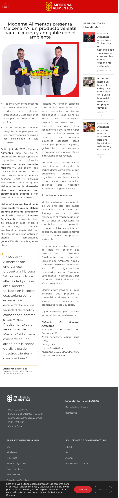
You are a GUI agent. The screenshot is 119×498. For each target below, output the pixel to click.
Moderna (12, 452)
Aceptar (83, 489)
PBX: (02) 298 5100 (18, 409)
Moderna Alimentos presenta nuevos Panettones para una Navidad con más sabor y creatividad (104, 136)
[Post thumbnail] (89, 52)
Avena (69, 457)
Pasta (68, 446)
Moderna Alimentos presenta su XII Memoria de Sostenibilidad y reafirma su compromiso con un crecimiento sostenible (105, 49)
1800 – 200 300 (16, 422)
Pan (67, 452)
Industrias (71, 412)
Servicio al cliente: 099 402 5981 (25, 413)
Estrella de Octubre (18, 480)
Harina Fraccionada (76, 463)
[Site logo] (59, 6)
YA (8, 446)
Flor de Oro (13, 474)
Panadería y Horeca (76, 407)
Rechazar (103, 489)
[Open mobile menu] (5, 7)
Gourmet (12, 457)
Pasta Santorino (16, 469)
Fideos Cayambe (16, 463)
